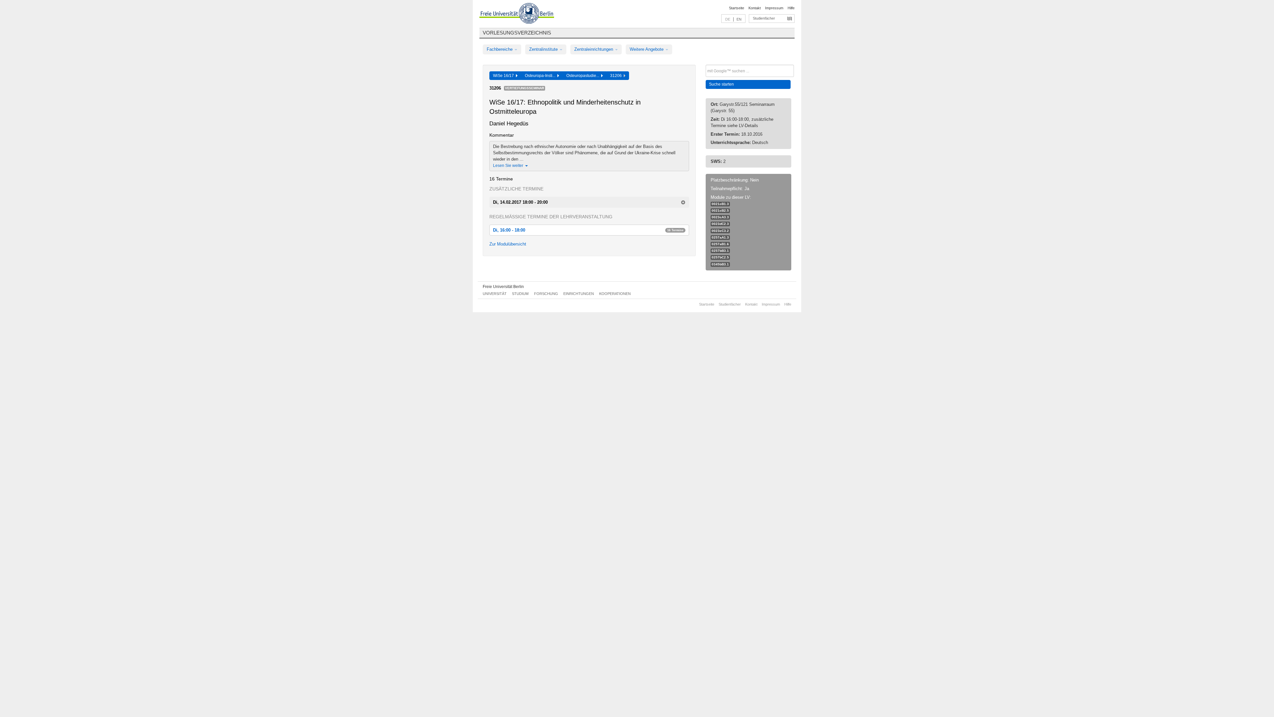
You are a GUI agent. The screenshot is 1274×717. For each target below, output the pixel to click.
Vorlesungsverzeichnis (517, 33)
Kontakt (754, 8)
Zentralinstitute (544, 49)
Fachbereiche (500, 49)
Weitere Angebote (647, 49)
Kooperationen (615, 294)
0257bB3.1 (720, 250)
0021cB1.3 (720, 204)
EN (739, 19)
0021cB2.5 (720, 210)
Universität (495, 294)
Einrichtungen (578, 294)
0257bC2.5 (720, 257)
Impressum (774, 8)
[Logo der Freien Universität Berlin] (516, 14)
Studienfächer (764, 18)
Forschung (546, 294)
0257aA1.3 (720, 237)
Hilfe (791, 8)
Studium (520, 294)
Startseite (736, 8)
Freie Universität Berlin (503, 286)
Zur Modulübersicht (507, 244)
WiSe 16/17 (504, 76)
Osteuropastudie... (583, 76)
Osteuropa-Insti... (541, 76)
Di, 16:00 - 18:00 (588, 230)
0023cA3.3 (720, 217)
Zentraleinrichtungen (594, 49)
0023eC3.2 (720, 231)
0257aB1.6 (720, 244)
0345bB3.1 (720, 264)
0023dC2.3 (720, 224)
